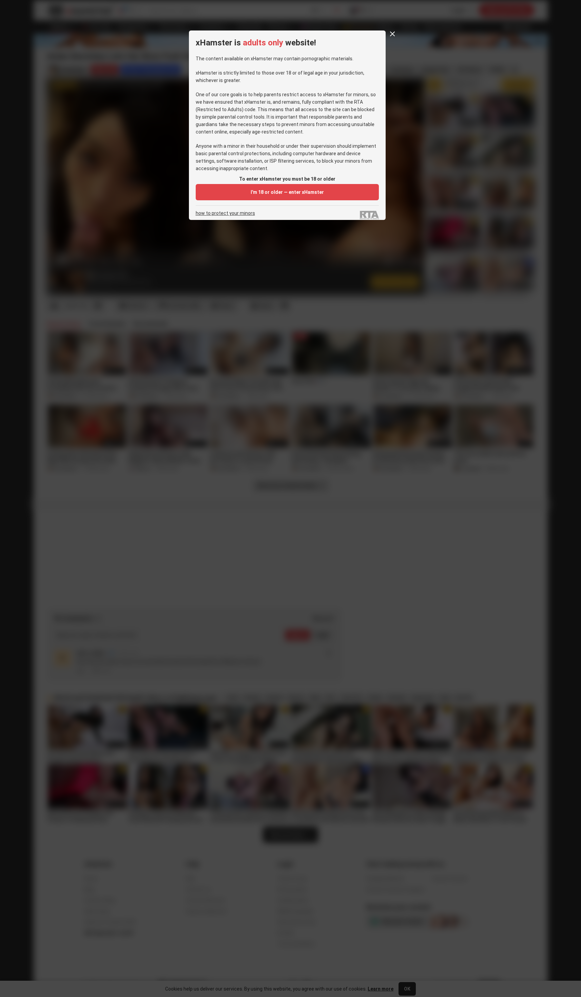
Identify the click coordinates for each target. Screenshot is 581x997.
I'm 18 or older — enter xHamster (287, 192)
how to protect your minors (225, 213)
